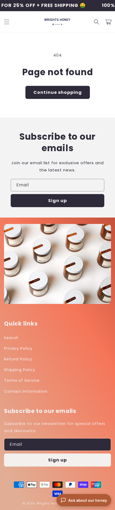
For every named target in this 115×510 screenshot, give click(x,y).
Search (11, 337)
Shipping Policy (19, 369)
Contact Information (26, 391)
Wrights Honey (49, 503)
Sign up (57, 201)
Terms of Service (22, 380)
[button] (7, 22)
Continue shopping (57, 92)
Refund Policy (18, 359)
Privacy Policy (18, 348)
